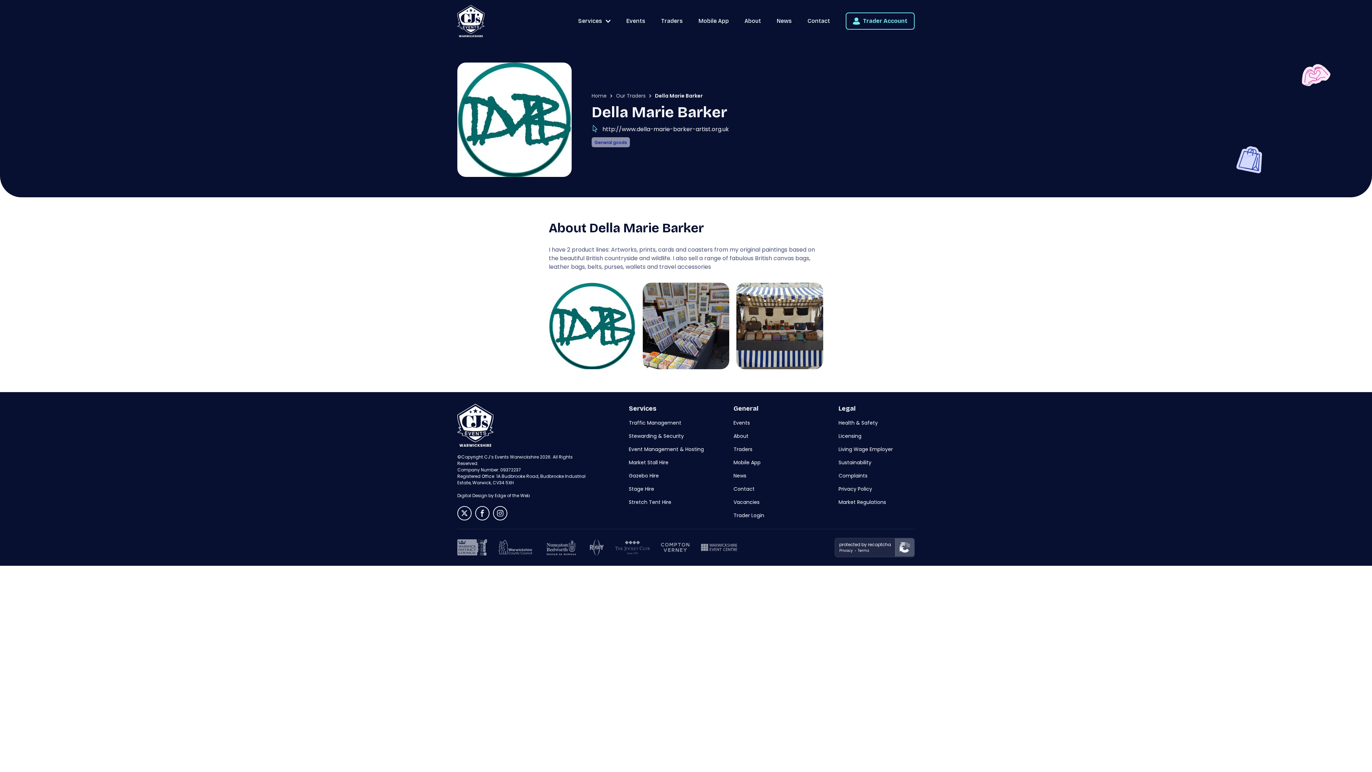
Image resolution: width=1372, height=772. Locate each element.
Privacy (846, 550)
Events (635, 21)
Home (599, 95)
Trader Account (885, 21)
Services (590, 21)
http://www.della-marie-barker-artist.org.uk (665, 129)
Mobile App (714, 21)
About (753, 21)
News (784, 21)
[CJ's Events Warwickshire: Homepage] (470, 21)
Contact (818, 21)
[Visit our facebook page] (482, 513)
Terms (863, 550)
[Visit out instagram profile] (500, 513)
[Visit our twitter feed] (464, 513)
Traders (672, 21)
